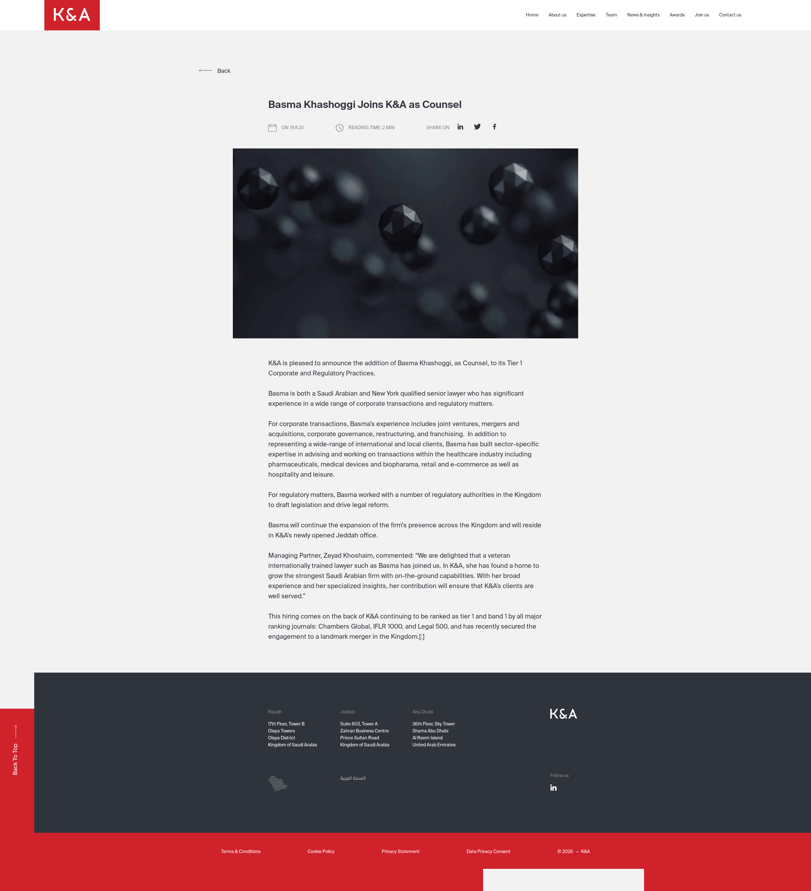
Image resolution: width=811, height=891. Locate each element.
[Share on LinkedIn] (460, 126)
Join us (702, 15)
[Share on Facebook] (494, 126)
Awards (677, 15)
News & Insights (643, 15)
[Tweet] (477, 126)
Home (532, 15)
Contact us (730, 15)
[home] (72, 15)
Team (611, 15)
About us (557, 15)
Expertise (586, 15)
